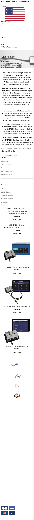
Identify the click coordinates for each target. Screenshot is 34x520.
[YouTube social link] (20, 3)
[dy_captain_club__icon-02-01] (17, 395)
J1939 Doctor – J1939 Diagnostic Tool (17, 346)
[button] (17, 220)
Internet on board (6, 419)
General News (5, 464)
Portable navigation (6, 431)
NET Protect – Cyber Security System (17, 267)
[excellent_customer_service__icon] (17, 385)
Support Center (5, 485)
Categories (5, 61)
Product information (7, 467)
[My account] (1, 40)
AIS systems (4, 416)
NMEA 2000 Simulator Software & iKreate (17, 228)
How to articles (5, 473)
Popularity (4, 161)
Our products (5, 443)
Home (3, 149)
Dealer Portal (5, 446)
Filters (15, 155)
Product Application (6, 470)
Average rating (6, 164)
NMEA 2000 (18, 149)
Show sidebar (8, 155)
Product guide (5, 492)
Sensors (3, 422)
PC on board (5, 428)
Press (3, 452)
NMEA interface (5, 425)
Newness (4, 168)
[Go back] (3, 52)
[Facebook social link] (13, 3)
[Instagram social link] (18, 3)
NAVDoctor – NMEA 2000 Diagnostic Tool (17, 307)
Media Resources (6, 498)
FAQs (3, 488)
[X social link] (16, 3)
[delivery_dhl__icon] (17, 375)
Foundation (4, 449)
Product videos (5, 495)
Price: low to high (6, 171)
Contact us (4, 6)
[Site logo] (5, 25)
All (2, 188)
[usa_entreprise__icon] (17, 364)
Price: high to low (6, 174)
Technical (4, 476)
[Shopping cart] (1, 42)
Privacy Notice (12, 519)
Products (10, 149)
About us (3, 440)
